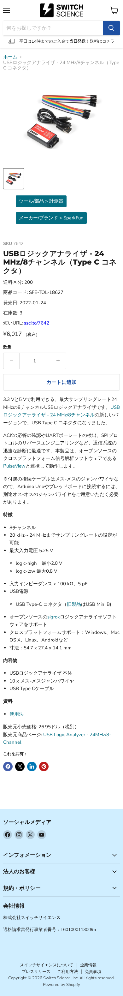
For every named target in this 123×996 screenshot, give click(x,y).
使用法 (16, 714)
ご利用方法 (67, 972)
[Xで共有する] (20, 766)
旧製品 (74, 604)
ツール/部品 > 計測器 (41, 201)
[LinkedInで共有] (32, 766)
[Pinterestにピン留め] (44, 766)
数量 (7, 347)
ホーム (10, 57)
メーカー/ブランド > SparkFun (51, 218)
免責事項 (93, 972)
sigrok (53, 617)
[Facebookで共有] (8, 766)
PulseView (14, 466)
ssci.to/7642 (36, 323)
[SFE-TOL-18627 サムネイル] (13, 179)
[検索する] (111, 28)
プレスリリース (36, 972)
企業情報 (88, 965)
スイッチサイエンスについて (46, 965)
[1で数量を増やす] (58, 361)
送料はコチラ (102, 41)
